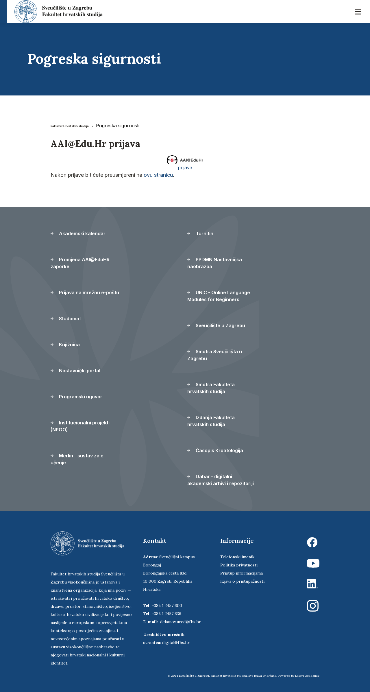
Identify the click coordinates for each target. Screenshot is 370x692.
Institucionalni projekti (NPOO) (80, 426)
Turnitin (204, 233)
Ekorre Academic (307, 676)
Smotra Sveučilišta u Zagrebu (214, 355)
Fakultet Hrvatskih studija (70, 126)
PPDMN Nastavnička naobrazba (214, 263)
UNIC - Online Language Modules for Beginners (218, 296)
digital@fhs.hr (176, 642)
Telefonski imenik (237, 557)
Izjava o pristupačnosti (242, 581)
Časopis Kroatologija (219, 450)
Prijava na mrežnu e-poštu (88, 292)
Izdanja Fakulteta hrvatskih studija (211, 421)
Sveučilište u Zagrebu (220, 325)
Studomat (69, 318)
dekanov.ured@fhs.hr (180, 621)
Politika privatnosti (239, 565)
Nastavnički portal (79, 370)
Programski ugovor (80, 397)
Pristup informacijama (241, 573)
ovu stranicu (158, 175)
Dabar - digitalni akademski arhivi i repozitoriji (220, 480)
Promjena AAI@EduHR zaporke (80, 263)
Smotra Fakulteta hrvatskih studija (211, 388)
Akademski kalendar (82, 233)
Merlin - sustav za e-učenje (78, 459)
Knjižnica (69, 344)
